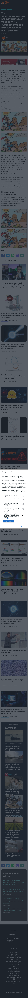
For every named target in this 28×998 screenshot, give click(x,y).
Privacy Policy (22, 526)
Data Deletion (6, 526)
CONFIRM (8, 521)
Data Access (14, 526)
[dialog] (14, 499)
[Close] (25, 472)
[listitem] (14, 496)
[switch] (23, 499)
